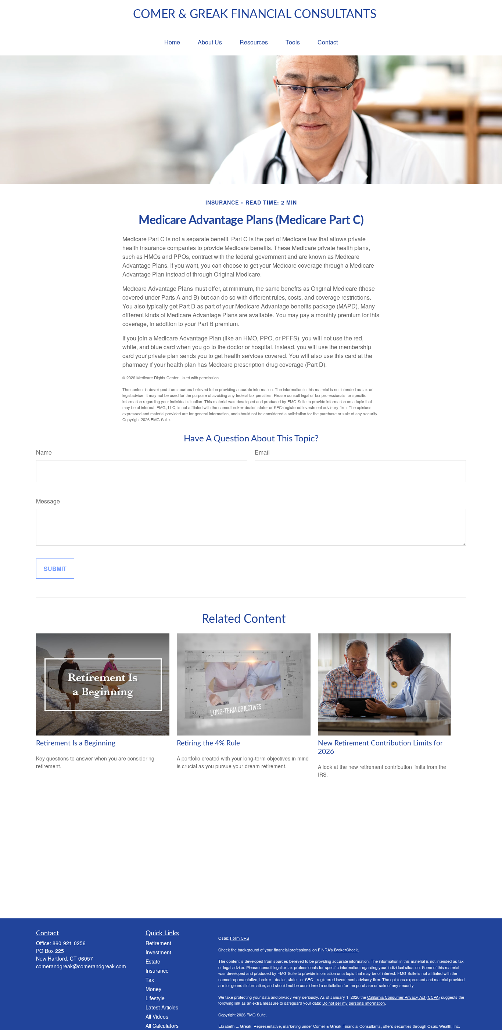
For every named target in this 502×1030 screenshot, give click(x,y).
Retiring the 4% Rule (208, 743)
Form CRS (239, 938)
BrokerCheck (346, 950)
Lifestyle (155, 998)
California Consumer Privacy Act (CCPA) (403, 997)
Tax (150, 979)
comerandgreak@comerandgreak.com (81, 966)
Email (262, 452)
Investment (158, 952)
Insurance (157, 970)
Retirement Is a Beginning (75, 743)
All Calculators (162, 1025)
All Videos (157, 1016)
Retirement (158, 943)
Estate (153, 961)
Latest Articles (162, 1007)
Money (153, 989)
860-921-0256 (69, 943)
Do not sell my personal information (353, 1003)
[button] (172, 42)
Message (48, 501)
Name (44, 452)
